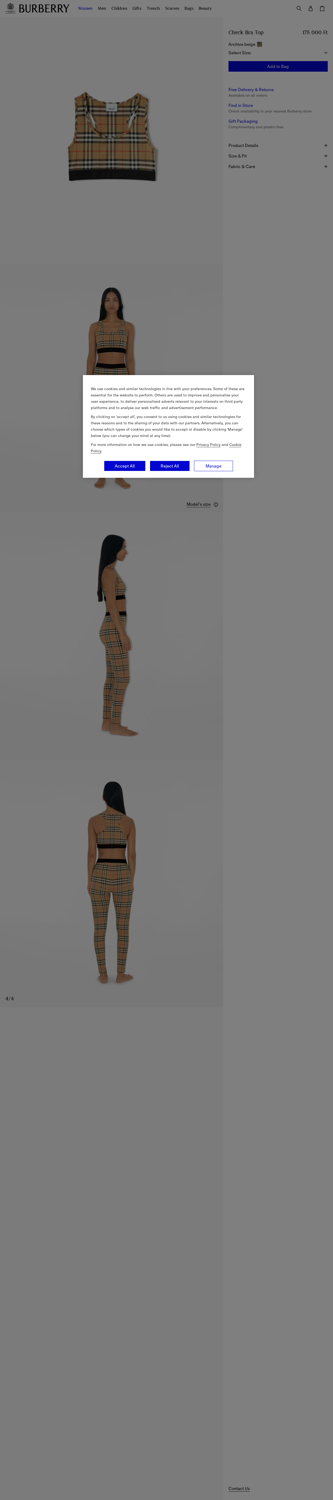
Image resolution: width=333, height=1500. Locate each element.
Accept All (125, 466)
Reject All (170, 466)
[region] (168, 426)
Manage (213, 466)
